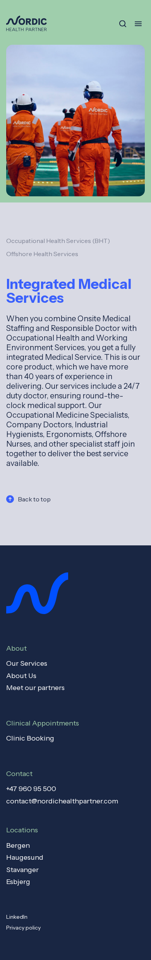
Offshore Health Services (42, 254)
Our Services (26, 663)
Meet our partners (35, 687)
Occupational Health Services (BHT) (58, 241)
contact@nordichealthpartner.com (62, 801)
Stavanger (22, 870)
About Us (21, 675)
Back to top (34, 499)
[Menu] (138, 23)
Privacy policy (23, 927)
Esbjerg (18, 881)
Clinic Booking (30, 738)
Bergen (18, 845)
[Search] (122, 24)
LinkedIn (16, 916)
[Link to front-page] (26, 23)
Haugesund (24, 857)
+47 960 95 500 (31, 789)
